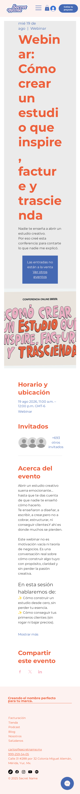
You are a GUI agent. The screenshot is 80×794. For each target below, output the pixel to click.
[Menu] (38, 8)
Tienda (13, 722)
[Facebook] (17, 772)
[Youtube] (30, 772)
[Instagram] (23, 772)
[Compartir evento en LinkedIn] (40, 671)
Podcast (14, 727)
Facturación (17, 718)
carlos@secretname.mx (25, 749)
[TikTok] (10, 772)
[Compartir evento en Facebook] (20, 671)
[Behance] (36, 772)
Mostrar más (28, 634)
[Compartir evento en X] (30, 671)
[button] (47, 8)
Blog (11, 732)
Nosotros (15, 736)
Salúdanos (15, 741)
